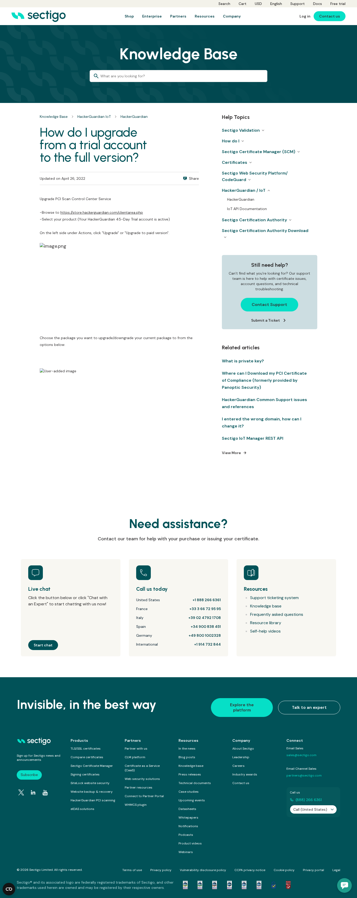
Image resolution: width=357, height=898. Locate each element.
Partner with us (136, 748)
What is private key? (243, 361)
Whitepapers (188, 817)
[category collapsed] (263, 130)
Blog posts (187, 757)
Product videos (190, 843)
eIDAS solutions (82, 809)
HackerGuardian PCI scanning (93, 800)
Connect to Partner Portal (144, 796)
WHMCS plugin (136, 805)
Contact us (240, 783)
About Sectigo (243, 748)
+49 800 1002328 (205, 635)
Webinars (186, 852)
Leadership (240, 757)
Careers (238, 766)
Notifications (188, 826)
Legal (336, 870)
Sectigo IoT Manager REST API (252, 438)
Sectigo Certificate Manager (92, 766)
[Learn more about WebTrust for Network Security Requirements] (185, 885)
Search (224, 3)
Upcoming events (192, 800)
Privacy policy (160, 870)
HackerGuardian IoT (94, 116)
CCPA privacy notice (249, 870)
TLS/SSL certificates (86, 748)
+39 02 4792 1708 (204, 617)
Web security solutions (142, 779)
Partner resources (138, 787)
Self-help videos (265, 631)
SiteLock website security (90, 783)
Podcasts (186, 835)
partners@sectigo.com (304, 775)
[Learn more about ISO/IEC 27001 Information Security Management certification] (288, 885)
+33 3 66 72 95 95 (205, 608)
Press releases (190, 774)
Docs (317, 3)
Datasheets (187, 809)
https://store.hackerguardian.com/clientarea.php (101, 212)
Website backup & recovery (92, 792)
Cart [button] (242, 3)
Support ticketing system (274, 597)
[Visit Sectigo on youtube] (45, 792)
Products (79, 740)
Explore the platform (242, 707)
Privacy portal (313, 870)
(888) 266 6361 (309, 799)
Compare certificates (87, 757)
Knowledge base (265, 606)
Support (297, 3)
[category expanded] (269, 190)
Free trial (338, 3)
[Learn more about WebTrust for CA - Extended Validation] (214, 885)
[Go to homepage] (38, 16)
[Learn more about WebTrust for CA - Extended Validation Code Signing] (229, 885)
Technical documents (195, 783)
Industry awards (244, 774)
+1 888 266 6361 (207, 600)
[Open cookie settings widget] (9, 889)
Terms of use (132, 870)
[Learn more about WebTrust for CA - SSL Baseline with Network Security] (244, 885)
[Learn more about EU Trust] (273, 885)
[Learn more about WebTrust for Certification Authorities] (200, 885)
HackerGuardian (134, 116)
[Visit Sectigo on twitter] (21, 792)
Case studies (189, 792)
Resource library (265, 622)
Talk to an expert (309, 707)
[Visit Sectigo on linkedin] (33, 792)
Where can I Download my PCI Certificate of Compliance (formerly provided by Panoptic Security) (264, 380)
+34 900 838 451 (206, 626)
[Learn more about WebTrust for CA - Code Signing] (259, 885)
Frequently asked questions (276, 614)
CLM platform (135, 757)
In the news (187, 748)
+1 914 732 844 (207, 644)
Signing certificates (85, 774)
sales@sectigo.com (301, 755)
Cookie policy (284, 870)
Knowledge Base (54, 116)
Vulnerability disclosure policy (203, 870)
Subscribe (29, 774)
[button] (344, 885)
